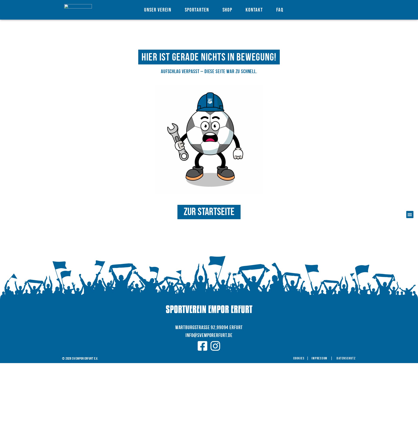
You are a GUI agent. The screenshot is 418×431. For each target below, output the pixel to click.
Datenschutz (346, 358)
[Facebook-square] (202, 345)
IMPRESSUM (319, 358)
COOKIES (299, 358)
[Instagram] (215, 345)
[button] (409, 214)
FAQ (279, 10)
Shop (227, 10)
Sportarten (197, 10)
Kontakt (254, 10)
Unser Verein (157, 10)
